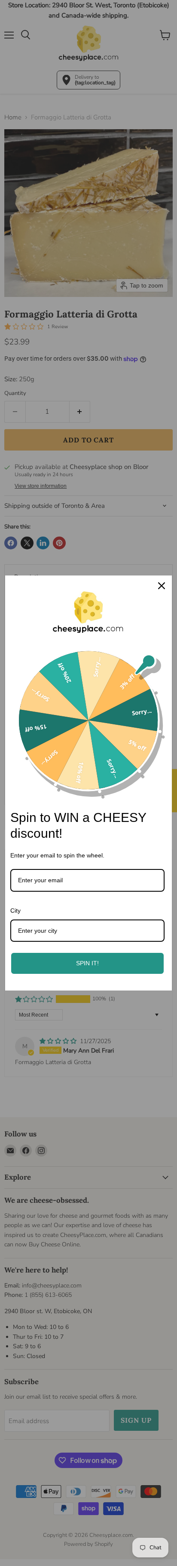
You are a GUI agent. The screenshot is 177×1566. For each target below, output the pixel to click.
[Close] (161, 585)
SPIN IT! (87, 963)
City (15, 910)
